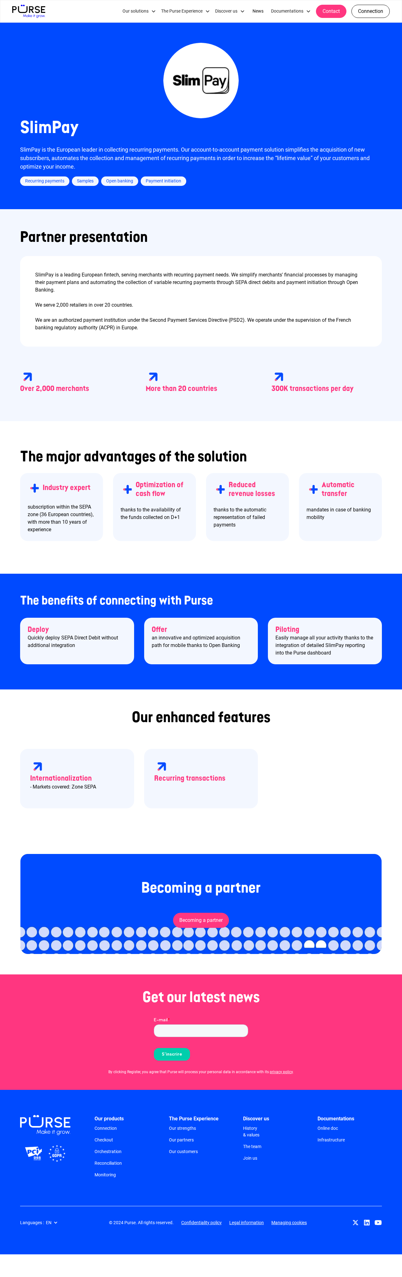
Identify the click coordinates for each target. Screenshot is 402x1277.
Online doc (328, 1128)
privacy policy (281, 1072)
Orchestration (108, 1151)
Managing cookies (289, 1222)
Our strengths (182, 1128)
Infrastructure (331, 1139)
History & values (251, 1131)
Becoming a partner (201, 920)
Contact (331, 11)
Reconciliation (108, 1163)
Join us (250, 1158)
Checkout (104, 1139)
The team (252, 1146)
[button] (139, 11)
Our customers (183, 1151)
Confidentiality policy (201, 1222)
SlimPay (49, 128)
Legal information (246, 1222)
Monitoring (105, 1174)
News (258, 11)
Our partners (181, 1139)
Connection (370, 11)
